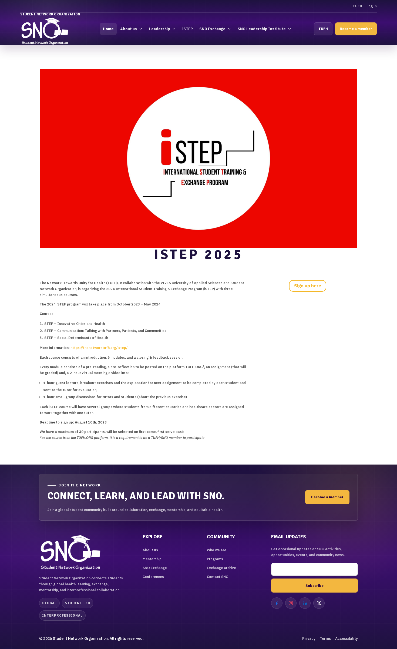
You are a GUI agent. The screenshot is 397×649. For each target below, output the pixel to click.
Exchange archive (221, 568)
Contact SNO (217, 576)
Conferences (153, 576)
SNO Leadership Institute (262, 28)
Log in (371, 6)
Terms (325, 638)
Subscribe (314, 585)
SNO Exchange (212, 28)
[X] (319, 603)
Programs (215, 559)
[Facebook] (276, 603)
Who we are (216, 550)
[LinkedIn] (305, 603)
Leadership (159, 28)
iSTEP (187, 28)
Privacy (308, 638)
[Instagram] (291, 603)
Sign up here (307, 286)
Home (108, 28)
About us (128, 28)
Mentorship (152, 559)
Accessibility (346, 638)
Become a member (356, 28)
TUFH (357, 6)
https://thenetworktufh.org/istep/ (98, 347)
